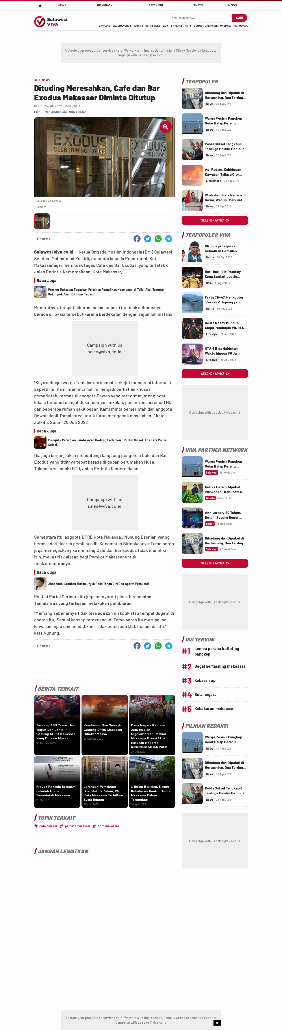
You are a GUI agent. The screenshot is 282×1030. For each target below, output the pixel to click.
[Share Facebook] (137, 238)
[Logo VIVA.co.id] (53, 20)
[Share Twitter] (147, 238)
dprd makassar (108, 826)
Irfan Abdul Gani (55, 112)
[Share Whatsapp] (158, 238)
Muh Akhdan (78, 112)
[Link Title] (192, 98)
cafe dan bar (48, 826)
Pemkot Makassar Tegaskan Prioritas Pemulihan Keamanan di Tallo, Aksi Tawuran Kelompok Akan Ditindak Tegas (106, 292)
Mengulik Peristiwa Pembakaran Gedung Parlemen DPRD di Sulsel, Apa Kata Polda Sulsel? (107, 442)
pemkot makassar (77, 826)
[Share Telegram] (168, 238)
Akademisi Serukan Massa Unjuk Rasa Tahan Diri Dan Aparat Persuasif (98, 584)
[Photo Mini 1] (42, 221)
